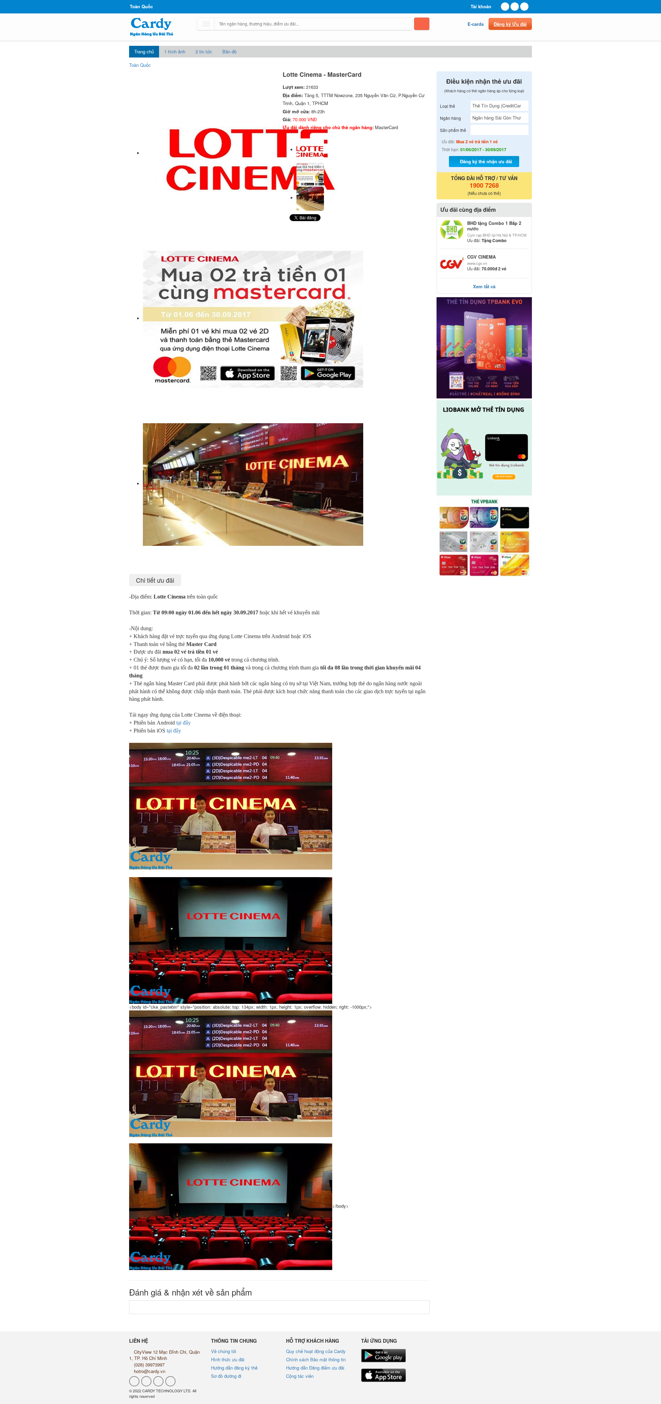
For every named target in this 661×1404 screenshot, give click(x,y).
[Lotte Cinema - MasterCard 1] (310, 173)
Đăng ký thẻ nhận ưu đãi (486, 161)
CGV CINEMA (481, 256)
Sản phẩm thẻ (453, 130)
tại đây (183, 723)
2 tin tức (204, 51)
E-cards (476, 24)
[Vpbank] (484, 537)
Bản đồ (229, 51)
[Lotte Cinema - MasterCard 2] (310, 198)
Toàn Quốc (140, 65)
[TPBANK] (484, 347)
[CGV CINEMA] (452, 263)
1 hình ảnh (174, 51)
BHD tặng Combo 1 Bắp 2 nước (494, 226)
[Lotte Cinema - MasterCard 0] (310, 149)
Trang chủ (144, 51)
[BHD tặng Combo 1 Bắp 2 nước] (452, 229)
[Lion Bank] (484, 448)
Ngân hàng (450, 118)
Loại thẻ (447, 106)
